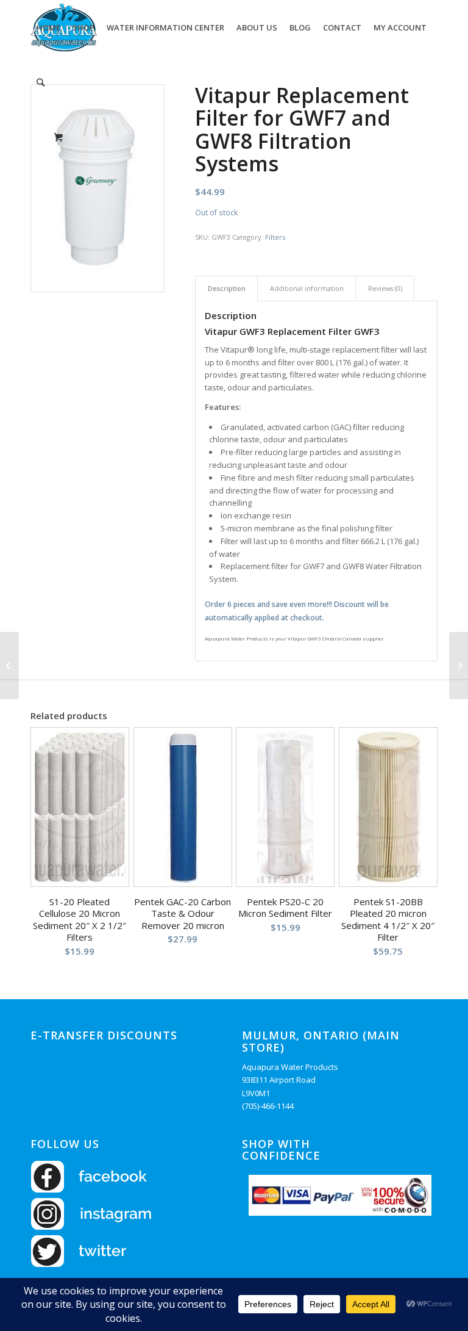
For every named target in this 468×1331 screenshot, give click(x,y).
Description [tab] (227, 288)
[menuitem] (48, 27)
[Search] (40, 82)
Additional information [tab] (307, 288)
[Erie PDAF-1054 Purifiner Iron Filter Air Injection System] (458, 665)
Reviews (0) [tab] (385, 288)
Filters (275, 237)
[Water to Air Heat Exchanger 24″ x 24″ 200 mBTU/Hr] (9, 665)
